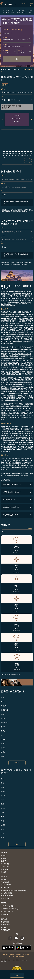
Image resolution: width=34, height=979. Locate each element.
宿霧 (2, 714)
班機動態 (12, 11)
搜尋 (17, 59)
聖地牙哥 (3, 706)
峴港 (2, 821)
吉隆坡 (3, 752)
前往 (2, 97)
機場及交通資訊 (5, 924)
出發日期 (5, 50)
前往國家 (5, 954)
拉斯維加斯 (4, 710)
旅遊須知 (3, 861)
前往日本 (16, 69)
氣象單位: (30, 528)
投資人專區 (4, 869)
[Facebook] (10, 938)
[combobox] (17, 92)
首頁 (2, 69)
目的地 (5, 44)
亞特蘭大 (3, 739)
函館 (2, 837)
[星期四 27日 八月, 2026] (19, 151)
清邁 (2, 812)
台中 (2, 697)
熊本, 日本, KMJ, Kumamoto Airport (13, 46)
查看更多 (17, 763)
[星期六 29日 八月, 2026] (25, 151)
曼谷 (2, 783)
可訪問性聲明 (5, 898)
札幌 (2, 816)
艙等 (2, 191)
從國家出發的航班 (20, 957)
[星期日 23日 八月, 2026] (7, 151)
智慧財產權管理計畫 (7, 895)
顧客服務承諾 (5, 887)
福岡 (2, 829)
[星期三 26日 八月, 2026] (16, 151)
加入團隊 (5, 864)
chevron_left (2, 119)
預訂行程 (3, 11)
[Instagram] (22, 938)
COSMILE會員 (30, 11)
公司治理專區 (5, 866)
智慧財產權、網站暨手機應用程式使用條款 (13, 890)
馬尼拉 (3, 731)
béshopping (24, 3)
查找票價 (16, 121)
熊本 (2, 787)
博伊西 (3, 748)
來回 (4, 29)
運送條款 (3, 879)
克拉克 (3, 743)
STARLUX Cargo (7, 906)
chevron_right (31, 119)
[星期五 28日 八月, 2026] (22, 151)
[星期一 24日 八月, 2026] (10, 151)
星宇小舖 (5, 914)
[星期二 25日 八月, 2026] (13, 151)
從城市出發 (11, 957)
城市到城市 (19, 954)
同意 (17, 975)
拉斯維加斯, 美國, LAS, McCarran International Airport (16, 40)
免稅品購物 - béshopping (10, 909)
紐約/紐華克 (4, 722)
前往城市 (12, 954)
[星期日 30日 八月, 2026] (28, 151)
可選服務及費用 (5, 930)
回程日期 (20, 50)
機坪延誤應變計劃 (6, 893)
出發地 (5, 38)
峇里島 (3, 718)
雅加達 (3, 808)
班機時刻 (7, 11)
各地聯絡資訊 (5, 922)
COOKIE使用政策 (6, 885)
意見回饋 (3, 927)
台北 (2, 701)
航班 (9, 69)
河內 (2, 833)
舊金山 (3, 727)
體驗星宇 (23, 11)
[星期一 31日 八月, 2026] (31, 151)
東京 (2, 800)
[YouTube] (16, 938)
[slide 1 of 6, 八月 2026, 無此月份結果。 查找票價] (17, 119)
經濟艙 (4, 85)
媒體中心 (3, 858)
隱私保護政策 (5, 882)
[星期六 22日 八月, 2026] (4, 151)
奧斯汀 (3, 756)
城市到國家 (26, 954)
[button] (16, 29)
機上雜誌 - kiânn (7, 912)
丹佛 (2, 735)
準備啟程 (18, 11)
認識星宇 (3, 855)
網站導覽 (3, 872)
